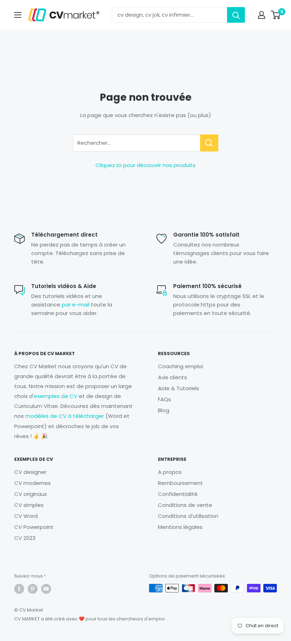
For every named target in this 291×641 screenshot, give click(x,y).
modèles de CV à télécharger (64, 416)
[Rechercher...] (209, 142)
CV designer (30, 472)
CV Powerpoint (34, 527)
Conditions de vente (185, 505)
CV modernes (32, 483)
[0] (275, 15)
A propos (170, 472)
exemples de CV (55, 396)
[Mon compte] (261, 15)
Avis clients (172, 377)
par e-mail (75, 304)
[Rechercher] (236, 15)
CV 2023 (24, 538)
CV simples (29, 505)
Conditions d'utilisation (188, 516)
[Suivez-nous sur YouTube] (46, 589)
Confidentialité (178, 494)
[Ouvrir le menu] (17, 15)
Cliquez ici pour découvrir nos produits (145, 165)
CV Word (26, 516)
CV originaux (30, 494)
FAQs (164, 399)
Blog (163, 410)
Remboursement (180, 483)
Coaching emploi (180, 366)
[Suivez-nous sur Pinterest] (33, 589)
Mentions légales (180, 527)
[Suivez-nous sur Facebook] (19, 589)
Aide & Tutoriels (178, 388)
